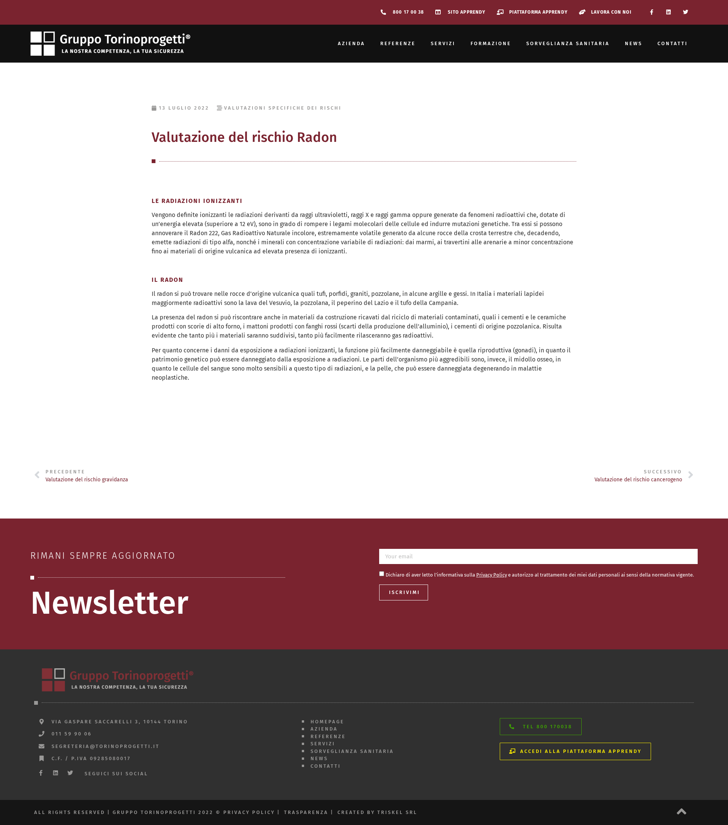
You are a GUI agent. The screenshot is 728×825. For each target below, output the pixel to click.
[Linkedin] (668, 12)
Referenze (398, 43)
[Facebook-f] (651, 12)
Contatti (672, 43)
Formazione (491, 43)
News (633, 43)
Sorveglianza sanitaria (568, 43)
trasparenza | (309, 812)
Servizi (443, 43)
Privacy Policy (491, 575)
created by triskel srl (377, 812)
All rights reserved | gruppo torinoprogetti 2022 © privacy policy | (157, 812)
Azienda (351, 43)
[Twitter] (685, 12)
